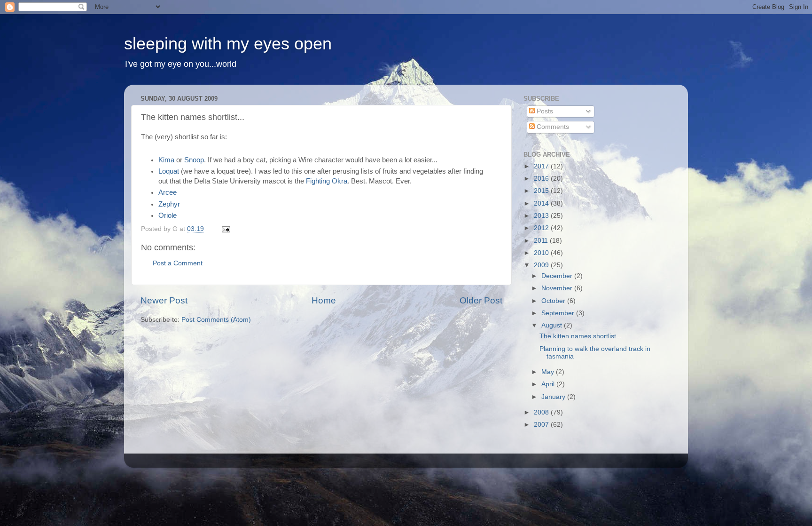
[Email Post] (225, 228)
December (557, 275)
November (557, 288)
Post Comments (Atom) (216, 319)
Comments (552, 126)
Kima (166, 160)
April (548, 384)
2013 (542, 215)
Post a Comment (178, 263)
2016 (542, 178)
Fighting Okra (326, 181)
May (548, 371)
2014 (542, 203)
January (554, 396)
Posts (544, 111)
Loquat (168, 171)
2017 (542, 166)
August (552, 325)
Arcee (167, 192)
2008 (542, 412)
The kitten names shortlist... (580, 336)
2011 (542, 240)
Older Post (481, 300)
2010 (542, 252)
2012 (542, 227)
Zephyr (169, 204)
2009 (542, 265)
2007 (542, 424)
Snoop (194, 160)
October (554, 300)
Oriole (167, 215)
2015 (542, 190)
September (558, 313)
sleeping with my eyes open (228, 43)
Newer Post (164, 300)
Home (324, 300)
